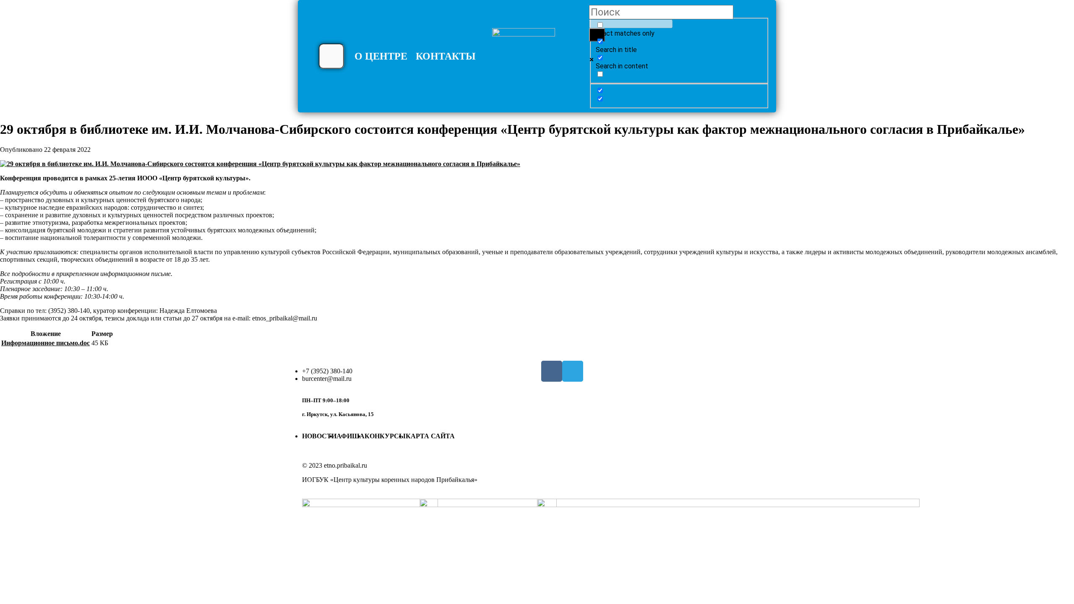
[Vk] (551, 371)
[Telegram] (572, 371)
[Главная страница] (523, 59)
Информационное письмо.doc (45, 342)
